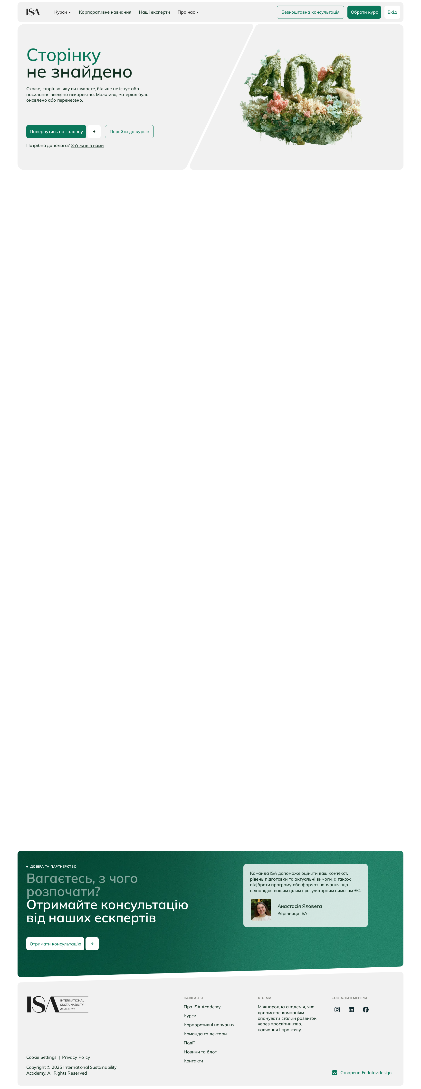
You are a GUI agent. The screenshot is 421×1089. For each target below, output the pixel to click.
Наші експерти (154, 12)
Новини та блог (200, 1052)
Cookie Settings (41, 1057)
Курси (190, 1016)
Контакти (193, 1061)
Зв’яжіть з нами (87, 145)
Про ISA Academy (202, 1007)
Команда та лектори (205, 1034)
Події (189, 1043)
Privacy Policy (76, 1057)
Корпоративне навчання (105, 12)
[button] (63, 12)
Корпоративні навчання (209, 1025)
